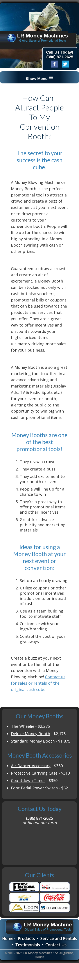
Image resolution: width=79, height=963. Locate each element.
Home (7, 938)
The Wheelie (22, 726)
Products (26, 938)
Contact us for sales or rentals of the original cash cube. (38, 683)
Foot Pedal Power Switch (34, 787)
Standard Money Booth (33, 741)
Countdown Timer (28, 780)
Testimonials (27, 944)
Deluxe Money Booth (30, 733)
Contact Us (55, 944)
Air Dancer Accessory (30, 765)
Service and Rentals (58, 938)
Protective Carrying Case (34, 773)
